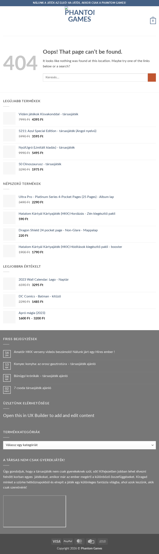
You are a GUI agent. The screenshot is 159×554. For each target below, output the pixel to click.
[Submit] (152, 77)
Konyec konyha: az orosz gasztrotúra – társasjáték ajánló (55, 364)
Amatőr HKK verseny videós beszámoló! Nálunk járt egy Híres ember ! (64, 352)
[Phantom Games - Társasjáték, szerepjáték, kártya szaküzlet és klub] (79, 21)
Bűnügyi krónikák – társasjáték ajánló (41, 376)
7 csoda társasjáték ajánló (32, 388)
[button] (5, 21)
